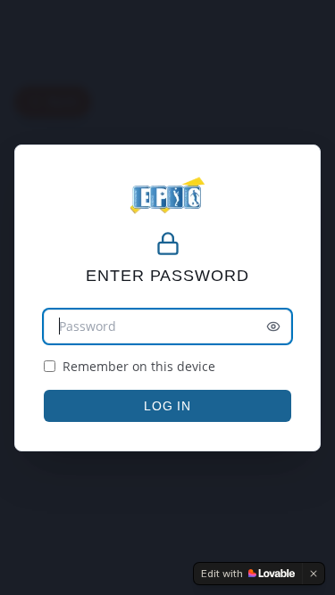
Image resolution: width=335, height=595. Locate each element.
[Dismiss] (313, 573)
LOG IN (167, 406)
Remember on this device (139, 366)
